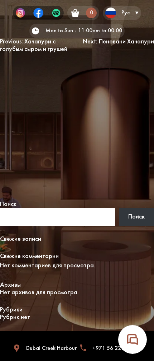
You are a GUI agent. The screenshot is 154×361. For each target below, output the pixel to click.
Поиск (8, 204)
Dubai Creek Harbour (51, 348)
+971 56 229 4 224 (116, 348)
